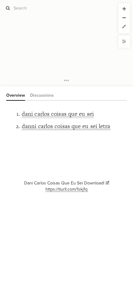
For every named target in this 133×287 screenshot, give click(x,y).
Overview (15, 95)
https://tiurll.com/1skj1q (66, 189)
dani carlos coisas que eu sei (58, 114)
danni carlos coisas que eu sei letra (66, 126)
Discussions (42, 95)
